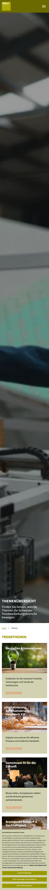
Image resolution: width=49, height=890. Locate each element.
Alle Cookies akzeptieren (25, 886)
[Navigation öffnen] (44, 6)
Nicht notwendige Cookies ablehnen (24, 879)
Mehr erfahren (14, 692)
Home (4, 628)
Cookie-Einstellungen (24, 873)
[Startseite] (6, 6)
